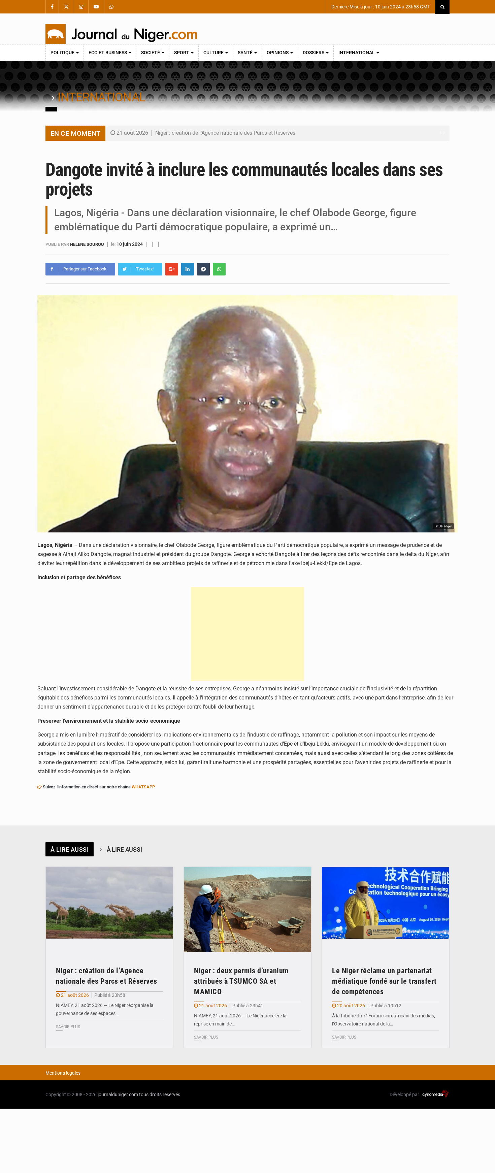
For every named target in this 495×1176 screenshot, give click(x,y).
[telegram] (203, 269)
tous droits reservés (159, 1094)
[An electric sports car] (109, 909)
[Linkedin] (187, 269)
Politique (63, 52)
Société (151, 52)
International (357, 52)
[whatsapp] (219, 269)
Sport (182, 52)
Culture (214, 52)
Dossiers (314, 52)
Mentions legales (62, 1073)
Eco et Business (108, 52)
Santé (246, 52)
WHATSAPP (143, 786)
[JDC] (121, 34)
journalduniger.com (118, 1094)
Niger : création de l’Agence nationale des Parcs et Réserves (225, 133)
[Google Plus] (171, 269)
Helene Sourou (87, 244)
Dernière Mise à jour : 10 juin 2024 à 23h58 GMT (380, 6)
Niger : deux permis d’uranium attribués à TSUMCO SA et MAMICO (241, 981)
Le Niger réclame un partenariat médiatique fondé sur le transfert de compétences (384, 981)
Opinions (278, 52)
